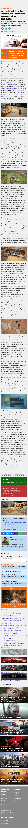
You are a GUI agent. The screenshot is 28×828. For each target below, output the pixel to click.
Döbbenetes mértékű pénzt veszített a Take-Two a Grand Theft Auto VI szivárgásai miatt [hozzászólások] (15, 637)
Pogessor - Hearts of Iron (7, 812)
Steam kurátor (17, 798)
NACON (8, 526)
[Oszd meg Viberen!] (16, 533)
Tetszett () (7, 475)
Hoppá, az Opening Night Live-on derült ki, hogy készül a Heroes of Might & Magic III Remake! (13, 577)
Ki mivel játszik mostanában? (10, 617)
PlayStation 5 (8, 522)
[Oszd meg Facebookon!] (2, 28)
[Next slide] (25, 508)
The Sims (16, 186)
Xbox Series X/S (14, 522)
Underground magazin (6, 810)
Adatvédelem (4, 800)
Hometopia (4, 202)
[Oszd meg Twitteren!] (6, 28)
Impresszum (4, 797)
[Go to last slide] (3, 508)
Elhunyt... (6, 623)
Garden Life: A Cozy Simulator (9, 88)
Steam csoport (17, 797)
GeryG (5, 31)
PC (3, 522)
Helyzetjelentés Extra (8, 640)
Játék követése (19, 475)
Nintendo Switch (22, 522)
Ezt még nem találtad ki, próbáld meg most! (14, 605)
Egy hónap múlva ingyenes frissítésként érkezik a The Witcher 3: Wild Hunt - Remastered (13, 567)
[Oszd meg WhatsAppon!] (20, 533)
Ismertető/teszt (6, 8)
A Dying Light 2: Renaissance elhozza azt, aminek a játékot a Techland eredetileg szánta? (14, 580)
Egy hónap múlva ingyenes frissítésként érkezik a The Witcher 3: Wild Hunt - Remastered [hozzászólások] (15, 613)
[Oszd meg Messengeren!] (12, 533)
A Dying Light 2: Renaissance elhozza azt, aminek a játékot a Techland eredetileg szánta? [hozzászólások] (15, 627)
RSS (2, 802)
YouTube (16, 793)
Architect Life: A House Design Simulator (13, 518)
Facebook (16, 792)
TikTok (15, 800)
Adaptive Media (4, 820)
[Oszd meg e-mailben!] (9, 28)
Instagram (16, 795)
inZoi (20, 461)
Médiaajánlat (4, 798)
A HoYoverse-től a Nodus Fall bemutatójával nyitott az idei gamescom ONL (14, 584)
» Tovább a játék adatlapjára (9, 529)
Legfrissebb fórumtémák (7, 610)
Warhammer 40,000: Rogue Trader (11, 622)
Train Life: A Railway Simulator (16, 78)
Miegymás (3, 814)
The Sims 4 (5, 457)
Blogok (3, 804)
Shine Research (11, 524)
